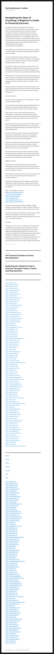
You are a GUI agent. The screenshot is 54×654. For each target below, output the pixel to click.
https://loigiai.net (10, 605)
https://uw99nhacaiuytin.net (13, 518)
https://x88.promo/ (10, 323)
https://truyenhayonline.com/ (13, 433)
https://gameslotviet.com (12, 544)
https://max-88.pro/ (10, 359)
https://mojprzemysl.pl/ (11, 198)
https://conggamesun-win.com (13, 526)
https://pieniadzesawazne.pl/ (15, 192)
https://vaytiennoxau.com (12, 635)
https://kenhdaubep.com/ (12, 401)
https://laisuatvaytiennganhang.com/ (15, 403)
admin (8, 244)
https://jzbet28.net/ (10, 349)
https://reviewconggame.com (13, 496)
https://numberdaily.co (11, 609)
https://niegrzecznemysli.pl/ (12, 196)
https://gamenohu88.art (11, 542)
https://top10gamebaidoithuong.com (15, 561)
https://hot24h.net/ (10, 399)
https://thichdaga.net (11, 494)
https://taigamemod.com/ (12, 416)
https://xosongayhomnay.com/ (13, 314)
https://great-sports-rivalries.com (14, 596)
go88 (6, 474)
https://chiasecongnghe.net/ (13, 383)
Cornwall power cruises (16, 8)
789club (7, 466)
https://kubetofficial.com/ (12, 353)
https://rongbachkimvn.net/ (12, 294)
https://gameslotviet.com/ (12, 346)
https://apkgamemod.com (12, 566)
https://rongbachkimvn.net (12, 492)
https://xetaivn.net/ (10, 444)
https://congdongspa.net (12, 587)
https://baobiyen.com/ (11, 372)
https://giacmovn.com (11, 592)
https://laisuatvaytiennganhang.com (15, 602)
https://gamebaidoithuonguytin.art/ (14, 338)
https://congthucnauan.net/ (12, 390)
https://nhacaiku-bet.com (12, 539)
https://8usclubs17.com (11, 485)
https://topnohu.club (10, 502)
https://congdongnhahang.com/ (13, 386)
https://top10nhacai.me (11, 487)
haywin (7, 463)
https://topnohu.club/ (11, 303)
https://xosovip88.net (11, 490)
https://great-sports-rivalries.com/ (14, 397)
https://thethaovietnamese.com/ (14, 420)
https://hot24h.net (10, 598)
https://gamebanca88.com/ (12, 342)
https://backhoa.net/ (10, 370)
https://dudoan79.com (11, 531)
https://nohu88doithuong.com (13, 503)
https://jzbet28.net (10, 548)
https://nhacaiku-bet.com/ (12, 340)
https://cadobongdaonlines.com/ (14, 318)
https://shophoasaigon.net (12, 611)
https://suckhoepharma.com (12, 613)
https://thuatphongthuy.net (12, 620)
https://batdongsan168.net (12, 574)
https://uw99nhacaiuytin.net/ (13, 320)
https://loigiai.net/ (10, 407)
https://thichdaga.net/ (11, 295)
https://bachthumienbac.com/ (13, 312)
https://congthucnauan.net (12, 589)
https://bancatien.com (11, 509)
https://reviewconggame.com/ (13, 297)
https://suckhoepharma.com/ (13, 414)
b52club (7, 470)
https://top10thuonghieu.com (13, 628)
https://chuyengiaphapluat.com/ (14, 384)
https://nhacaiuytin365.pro (12, 520)
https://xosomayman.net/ (12, 307)
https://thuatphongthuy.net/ (13, 422)
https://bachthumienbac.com (13, 511)
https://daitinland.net (11, 591)
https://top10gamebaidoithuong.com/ (15, 362)
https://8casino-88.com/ (11, 284)
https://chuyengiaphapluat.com (13, 583)
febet (6, 477)
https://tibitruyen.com (11, 622)
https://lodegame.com (11, 555)
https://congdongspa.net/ (12, 388)
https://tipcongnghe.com (12, 626)
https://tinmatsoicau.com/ (12, 299)
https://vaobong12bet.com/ (12, 316)
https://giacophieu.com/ (11, 396)
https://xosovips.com (11, 524)
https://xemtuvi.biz (10, 641)
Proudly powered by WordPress (22, 650)
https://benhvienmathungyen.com (14, 578)
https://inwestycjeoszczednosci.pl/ (14, 201)
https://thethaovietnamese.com (13, 618)
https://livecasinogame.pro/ (12, 351)
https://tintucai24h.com (11, 624)
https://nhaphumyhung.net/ (12, 409)
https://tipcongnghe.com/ (12, 427)
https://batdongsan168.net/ (12, 375)
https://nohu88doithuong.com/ (13, 305)
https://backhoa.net (10, 568)
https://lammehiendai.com (12, 604)
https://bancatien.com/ (11, 310)
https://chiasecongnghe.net (12, 581)
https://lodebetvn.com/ (11, 355)
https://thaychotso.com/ (11, 366)
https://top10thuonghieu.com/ (13, 429)
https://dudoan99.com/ (11, 336)
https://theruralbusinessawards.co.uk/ (15, 446)
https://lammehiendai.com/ (12, 405)
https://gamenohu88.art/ (12, 344)
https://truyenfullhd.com (12, 630)
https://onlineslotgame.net (12, 489)
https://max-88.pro (10, 557)
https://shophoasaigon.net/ (12, 412)
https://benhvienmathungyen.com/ (14, 379)
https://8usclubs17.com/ (11, 286)
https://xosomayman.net (12, 505)
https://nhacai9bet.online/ (12, 360)
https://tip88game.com (11, 529)
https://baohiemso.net (11, 572)
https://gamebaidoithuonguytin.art (14, 537)
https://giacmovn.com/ (11, 394)
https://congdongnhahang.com (13, 585)
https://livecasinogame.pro (12, 550)
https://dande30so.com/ (11, 329)
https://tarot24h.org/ (11, 418)
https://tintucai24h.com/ (12, 425)
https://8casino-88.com (11, 483)
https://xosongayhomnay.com (13, 513)
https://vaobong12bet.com (12, 515)
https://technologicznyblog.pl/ (13, 194)
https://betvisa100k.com (11, 579)
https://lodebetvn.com (11, 554)
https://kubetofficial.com (12, 552)
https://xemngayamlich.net (12, 639)
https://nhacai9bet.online (12, 559)
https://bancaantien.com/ (12, 301)
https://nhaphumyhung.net (12, 607)
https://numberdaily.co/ (11, 410)
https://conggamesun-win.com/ (13, 327)
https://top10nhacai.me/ (11, 288)
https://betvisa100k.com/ (12, 381)
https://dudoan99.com (11, 535)
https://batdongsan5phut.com (13, 576)
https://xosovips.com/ (11, 325)
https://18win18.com (10, 481)
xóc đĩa (7, 459)
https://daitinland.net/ (11, 392)
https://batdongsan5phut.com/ (13, 377)
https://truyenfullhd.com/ (12, 431)
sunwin (7, 455)
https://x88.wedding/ (11, 308)
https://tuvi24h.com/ (11, 435)
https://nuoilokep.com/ (11, 364)
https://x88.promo (10, 522)
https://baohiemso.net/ (11, 373)
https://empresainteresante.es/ (13, 199)
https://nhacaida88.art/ (11, 334)
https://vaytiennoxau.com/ (12, 436)
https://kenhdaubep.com (12, 600)
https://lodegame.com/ (11, 357)
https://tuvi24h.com (10, 633)
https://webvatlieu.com (11, 637)
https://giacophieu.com (11, 594)
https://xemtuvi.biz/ (10, 442)
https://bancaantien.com (12, 500)
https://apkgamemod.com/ (12, 368)
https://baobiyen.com (11, 570)
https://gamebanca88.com (12, 541)
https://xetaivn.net (10, 643)
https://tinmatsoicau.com (12, 498)
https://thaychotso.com (11, 565)
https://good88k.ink (10, 546)
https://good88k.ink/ (11, 347)
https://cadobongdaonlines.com (13, 516)
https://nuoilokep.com (11, 563)
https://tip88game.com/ (11, 331)
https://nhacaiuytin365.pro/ (12, 321)
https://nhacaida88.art (11, 533)
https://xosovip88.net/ (11, 292)
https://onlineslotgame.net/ (12, 290)
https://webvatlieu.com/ (11, 438)
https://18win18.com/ (11, 282)
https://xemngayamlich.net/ (12, 440)
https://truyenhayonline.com (13, 631)
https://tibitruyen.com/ (11, 423)
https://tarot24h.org (10, 617)
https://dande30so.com (11, 528)
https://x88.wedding (10, 507)
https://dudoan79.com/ (11, 333)
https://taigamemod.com (12, 615)
